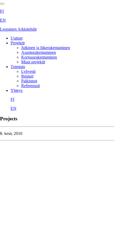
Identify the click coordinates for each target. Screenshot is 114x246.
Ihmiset (27, 76)
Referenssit (30, 85)
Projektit (18, 43)
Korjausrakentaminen (39, 57)
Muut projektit (33, 62)
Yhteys (17, 90)
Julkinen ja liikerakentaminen (45, 47)
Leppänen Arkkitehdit (18, 29)
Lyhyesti (28, 71)
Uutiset (17, 38)
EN (3, 20)
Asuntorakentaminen (38, 52)
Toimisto (18, 66)
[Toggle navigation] (2, 3)
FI (2, 11)
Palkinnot (29, 81)
